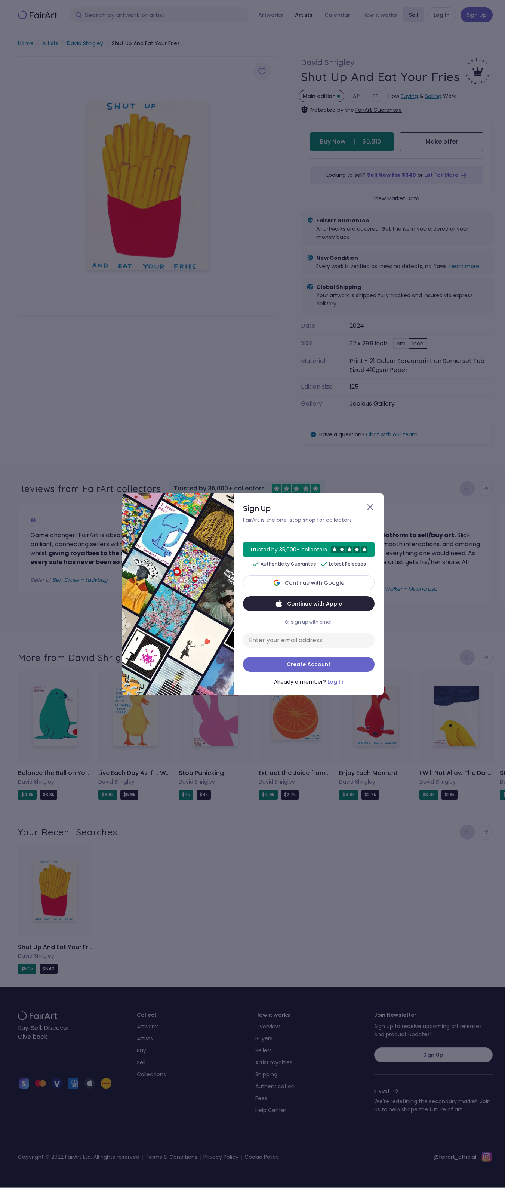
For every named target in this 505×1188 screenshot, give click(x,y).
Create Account (308, 664)
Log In (335, 682)
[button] (252, 594)
